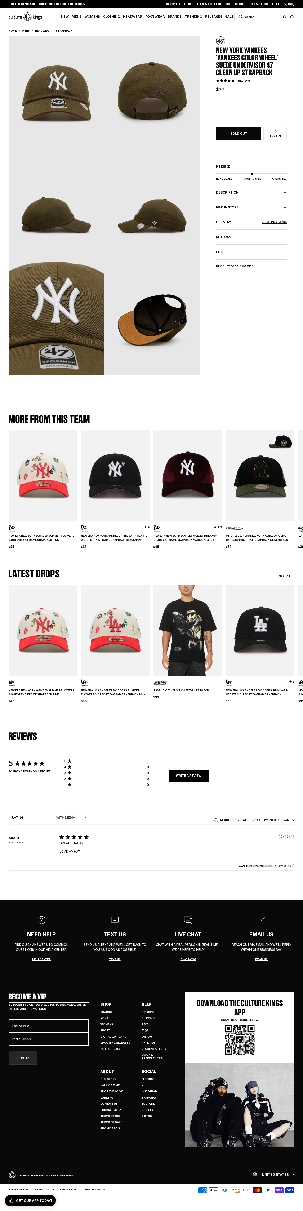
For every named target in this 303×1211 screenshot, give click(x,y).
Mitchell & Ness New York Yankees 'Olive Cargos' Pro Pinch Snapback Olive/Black (257, 538)
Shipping (148, 1018)
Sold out (238, 133)
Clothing (111, 16)
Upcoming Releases (115, 1043)
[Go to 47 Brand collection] (228, 41)
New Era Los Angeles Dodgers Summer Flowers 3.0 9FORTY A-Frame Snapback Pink (113, 692)
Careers (106, 1097)
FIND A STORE (258, 4)
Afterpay (148, 1043)
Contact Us (109, 1104)
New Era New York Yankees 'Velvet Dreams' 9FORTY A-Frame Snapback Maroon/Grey (185, 538)
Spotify (147, 1110)
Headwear (132, 16)
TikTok (147, 1116)
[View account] (284, 17)
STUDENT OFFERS (208, 4)
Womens (92, 16)
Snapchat (149, 1097)
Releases (213, 16)
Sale (229, 16)
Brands (175, 16)
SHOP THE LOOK (178, 4)
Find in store (227, 207)
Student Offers (154, 1049)
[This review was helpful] (281, 866)
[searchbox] (235, 820)
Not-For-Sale (110, 1049)
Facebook (149, 1079)
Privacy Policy (111, 1110)
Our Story (108, 1079)
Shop (105, 1004)
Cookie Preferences (152, 1056)
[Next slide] (294, 475)
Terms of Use (110, 1116)
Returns (148, 1012)
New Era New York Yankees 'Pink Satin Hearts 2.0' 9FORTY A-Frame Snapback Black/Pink (114, 538)
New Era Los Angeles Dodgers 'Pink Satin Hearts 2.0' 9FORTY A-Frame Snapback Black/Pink (257, 692)
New (65, 16)
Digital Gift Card (113, 1036)
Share (221, 252)
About (107, 1071)
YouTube (148, 1104)
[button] (292, 17)
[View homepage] (25, 16)
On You (147, 1036)
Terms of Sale (111, 1122)
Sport (105, 1030)
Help (147, 1004)
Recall (147, 1024)
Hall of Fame (110, 1085)
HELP (276, 4)
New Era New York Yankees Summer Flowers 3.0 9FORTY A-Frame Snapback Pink (41, 538)
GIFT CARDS (235, 4)
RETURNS (223, 237)
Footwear (155, 16)
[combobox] (257, 17)
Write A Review (188, 776)
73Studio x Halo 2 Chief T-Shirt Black (181, 690)
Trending (193, 16)
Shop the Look (111, 1091)
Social (149, 1071)
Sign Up (22, 1058)
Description (227, 192)
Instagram (149, 1091)
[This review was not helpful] (289, 866)
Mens (76, 16)
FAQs (145, 1030)
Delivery (251, 222)
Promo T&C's (110, 1128)
